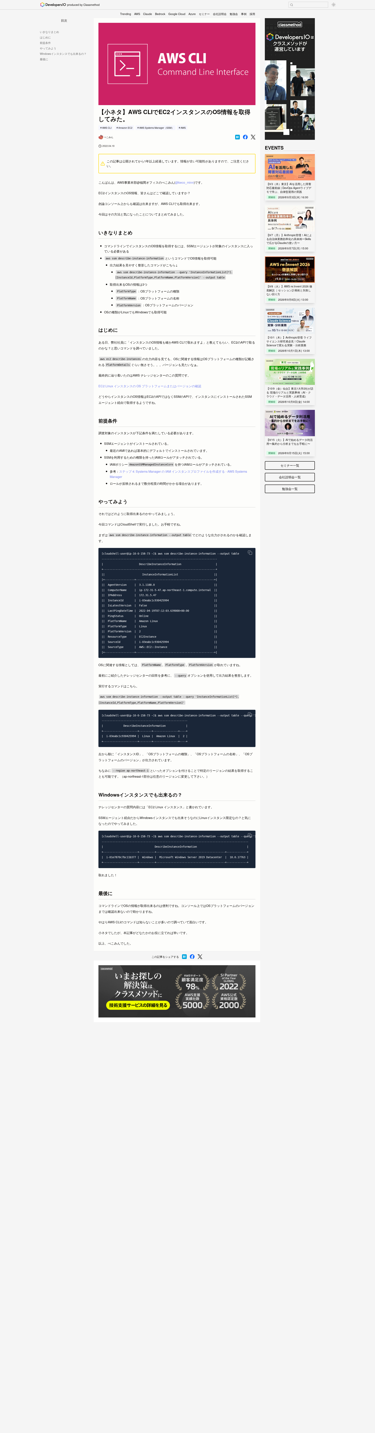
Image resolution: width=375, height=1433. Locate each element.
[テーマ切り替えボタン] (333, 4)
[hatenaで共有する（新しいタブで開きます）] (237, 137)
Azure (192, 14)
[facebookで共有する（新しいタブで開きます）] (245, 137)
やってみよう (48, 48)
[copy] (250, 552)
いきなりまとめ (49, 32)
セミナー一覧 (289, 465)
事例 (243, 14)
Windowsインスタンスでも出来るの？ (63, 54)
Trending (125, 14)
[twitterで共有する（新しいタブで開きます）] (253, 137)
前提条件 (45, 43)
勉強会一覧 (290, 489)
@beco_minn (184, 182)
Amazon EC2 (125, 127)
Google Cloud (176, 14)
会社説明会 (220, 14)
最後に (44, 59)
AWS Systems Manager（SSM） (156, 127)
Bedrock (160, 14)
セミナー (204, 14)
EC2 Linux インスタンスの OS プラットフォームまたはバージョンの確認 (149, 386)
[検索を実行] (291, 4)
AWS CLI (107, 127)
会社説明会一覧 (290, 477)
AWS (137, 14)
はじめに (45, 37)
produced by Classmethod (83, 5)
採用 (252, 14)
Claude (147, 14)
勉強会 (234, 14)
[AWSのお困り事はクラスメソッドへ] (176, 991)
